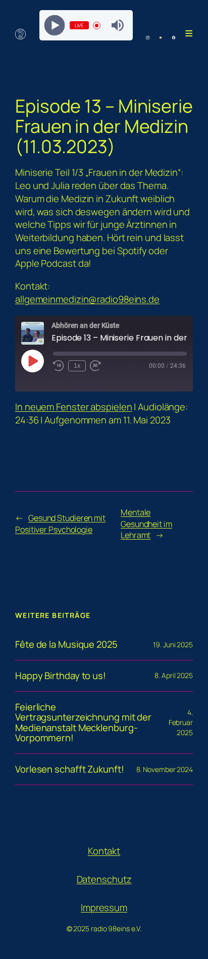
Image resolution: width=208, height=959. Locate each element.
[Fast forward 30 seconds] (95, 365)
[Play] (54, 25)
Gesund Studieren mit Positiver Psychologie (60, 523)
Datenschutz (104, 879)
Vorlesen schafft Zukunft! (69, 769)
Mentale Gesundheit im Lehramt (146, 524)
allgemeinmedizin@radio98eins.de (87, 299)
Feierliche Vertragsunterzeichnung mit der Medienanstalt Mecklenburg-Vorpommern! (83, 723)
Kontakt (104, 850)
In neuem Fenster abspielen (73, 406)
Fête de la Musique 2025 (66, 644)
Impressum (104, 907)
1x (77, 365)
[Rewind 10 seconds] (58, 365)
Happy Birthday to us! (60, 675)
